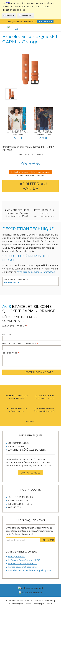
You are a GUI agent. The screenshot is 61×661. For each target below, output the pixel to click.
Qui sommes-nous (18, 442)
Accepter (10, 15)
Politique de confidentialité (42, 600)
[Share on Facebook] (32, 280)
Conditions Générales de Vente (27, 449)
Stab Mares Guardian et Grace (22, 563)
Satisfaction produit (14, 326)
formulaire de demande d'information (36, 271)
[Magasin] (47, 27)
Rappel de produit (19, 500)
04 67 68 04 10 (45, 21)
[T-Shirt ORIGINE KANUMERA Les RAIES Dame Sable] (17, 118)
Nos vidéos (14, 507)
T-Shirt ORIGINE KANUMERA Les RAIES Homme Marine (43, 133)
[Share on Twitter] (36, 280)
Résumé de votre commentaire (19, 343)
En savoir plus (26, 15)
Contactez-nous (30, 472)
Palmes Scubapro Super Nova (22, 566)
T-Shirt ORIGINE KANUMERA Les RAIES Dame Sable (17, 133)
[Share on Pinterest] (41, 280)
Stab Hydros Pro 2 (16, 556)
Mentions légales (16, 603)
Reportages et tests (20, 503)
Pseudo (6, 334)
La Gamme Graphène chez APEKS (24, 560)
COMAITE (48, 603)
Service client (16, 446)
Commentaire (9, 353)
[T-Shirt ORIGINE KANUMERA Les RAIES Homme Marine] (44, 118)
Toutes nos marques (20, 496)
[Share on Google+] (46, 280)
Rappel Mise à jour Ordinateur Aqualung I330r (29, 570)
